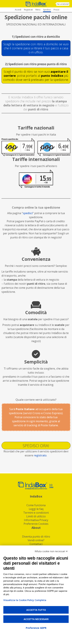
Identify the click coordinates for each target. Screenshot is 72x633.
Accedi (18, 9)
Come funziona (36, 505)
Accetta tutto (36, 610)
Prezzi (56, 9)
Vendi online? (36, 540)
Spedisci (47, 9)
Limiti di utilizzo (36, 516)
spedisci (28, 213)
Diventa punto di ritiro (36, 536)
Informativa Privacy (36, 520)
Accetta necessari (36, 619)
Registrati (28, 9)
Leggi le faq (36, 509)
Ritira (37, 9)
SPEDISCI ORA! (36, 445)
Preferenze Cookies (36, 524)
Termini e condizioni (36, 512)
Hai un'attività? (63, 4)
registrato (40, 455)
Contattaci (36, 544)
